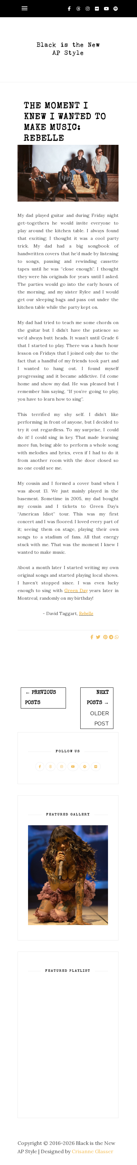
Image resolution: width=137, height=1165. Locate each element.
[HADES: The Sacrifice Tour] (68, 923)
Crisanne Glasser (92, 1151)
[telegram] (111, 637)
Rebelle (86, 613)
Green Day (76, 590)
